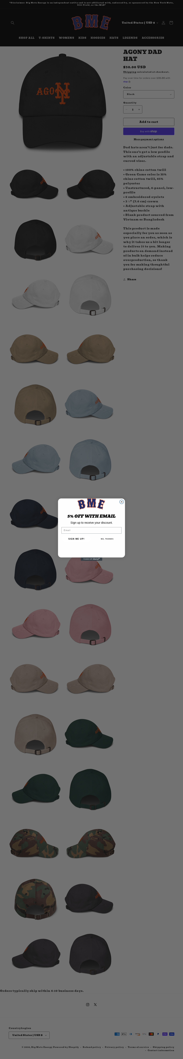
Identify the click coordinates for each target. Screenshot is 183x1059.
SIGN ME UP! (76, 539)
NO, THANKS (107, 539)
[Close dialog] (122, 502)
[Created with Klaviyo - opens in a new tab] (91, 559)
